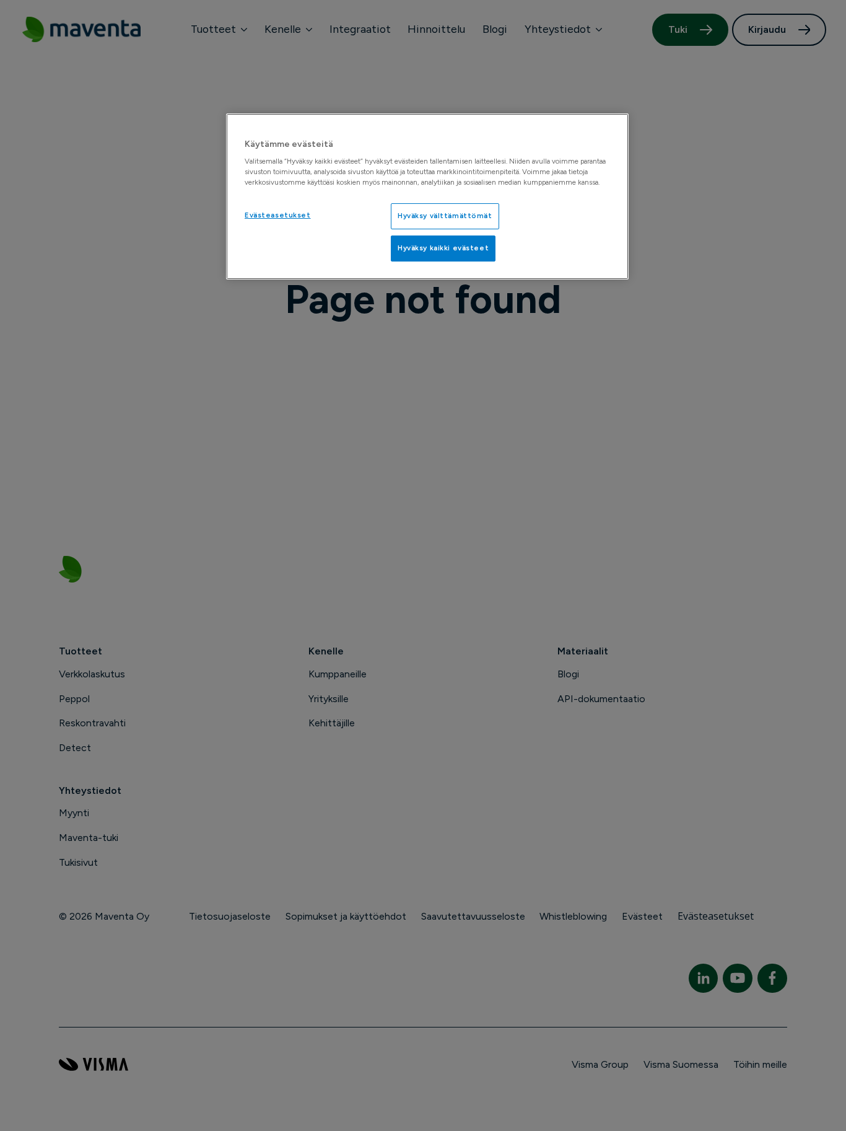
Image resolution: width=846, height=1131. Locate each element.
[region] (427, 196)
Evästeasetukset (278, 215)
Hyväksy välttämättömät (445, 215)
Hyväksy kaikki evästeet (443, 248)
